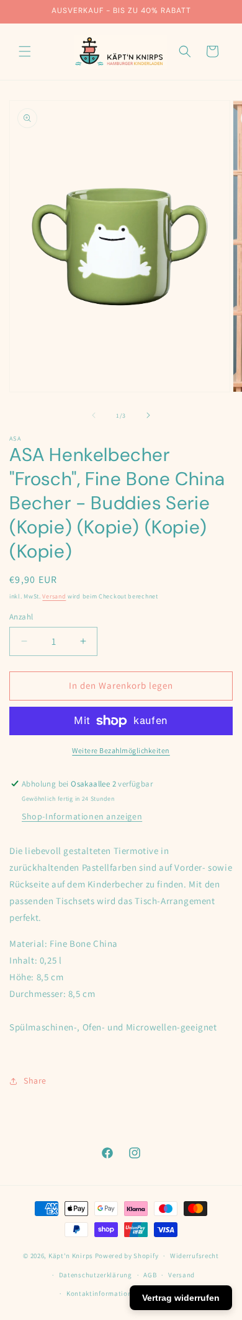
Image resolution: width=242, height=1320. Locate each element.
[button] (24, 51)
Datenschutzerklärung (95, 1274)
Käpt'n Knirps (70, 1255)
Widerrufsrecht (194, 1255)
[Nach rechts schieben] (148, 415)
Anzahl (21, 616)
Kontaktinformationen (103, 1293)
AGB (149, 1274)
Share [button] (35, 1080)
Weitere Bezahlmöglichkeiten (121, 750)
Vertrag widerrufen (181, 1298)
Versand (54, 596)
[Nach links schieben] (93, 415)
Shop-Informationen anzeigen (82, 816)
